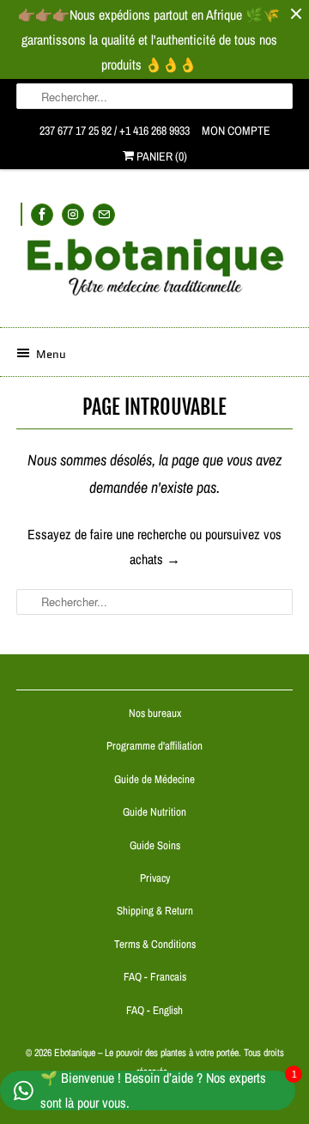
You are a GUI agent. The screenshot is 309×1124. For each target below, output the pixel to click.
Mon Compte (236, 130)
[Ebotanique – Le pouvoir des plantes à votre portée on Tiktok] (21, 214)
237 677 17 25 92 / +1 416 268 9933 (114, 130)
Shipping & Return (155, 910)
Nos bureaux (155, 713)
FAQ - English (154, 1010)
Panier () (160, 156)
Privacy (155, 878)
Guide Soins (155, 845)
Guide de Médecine (154, 779)
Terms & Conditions (155, 944)
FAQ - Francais (155, 976)
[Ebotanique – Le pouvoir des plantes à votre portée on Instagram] (73, 214)
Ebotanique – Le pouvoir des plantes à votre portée (146, 1053)
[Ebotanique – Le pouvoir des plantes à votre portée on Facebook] (42, 214)
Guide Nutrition (154, 812)
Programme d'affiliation (154, 745)
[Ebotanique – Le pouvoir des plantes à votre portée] (154, 274)
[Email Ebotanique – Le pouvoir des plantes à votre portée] (104, 214)
